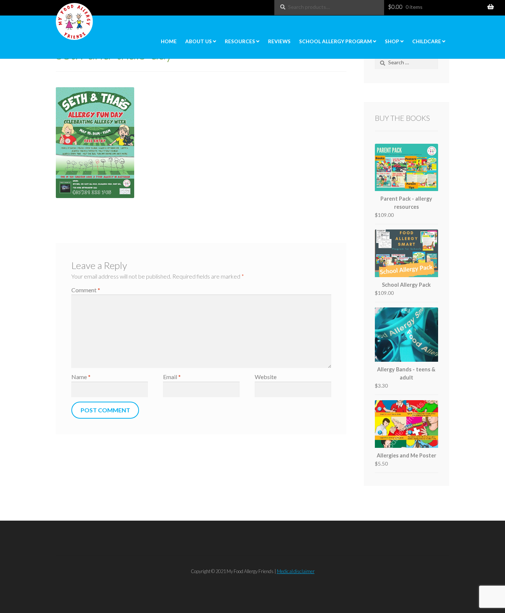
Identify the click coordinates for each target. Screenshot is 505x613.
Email (172, 376)
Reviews (279, 41)
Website (266, 376)
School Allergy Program (335, 41)
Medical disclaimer (296, 571)
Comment (85, 289)
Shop (392, 41)
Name (81, 376)
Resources (240, 41)
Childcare (426, 41)
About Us (198, 41)
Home (169, 41)
